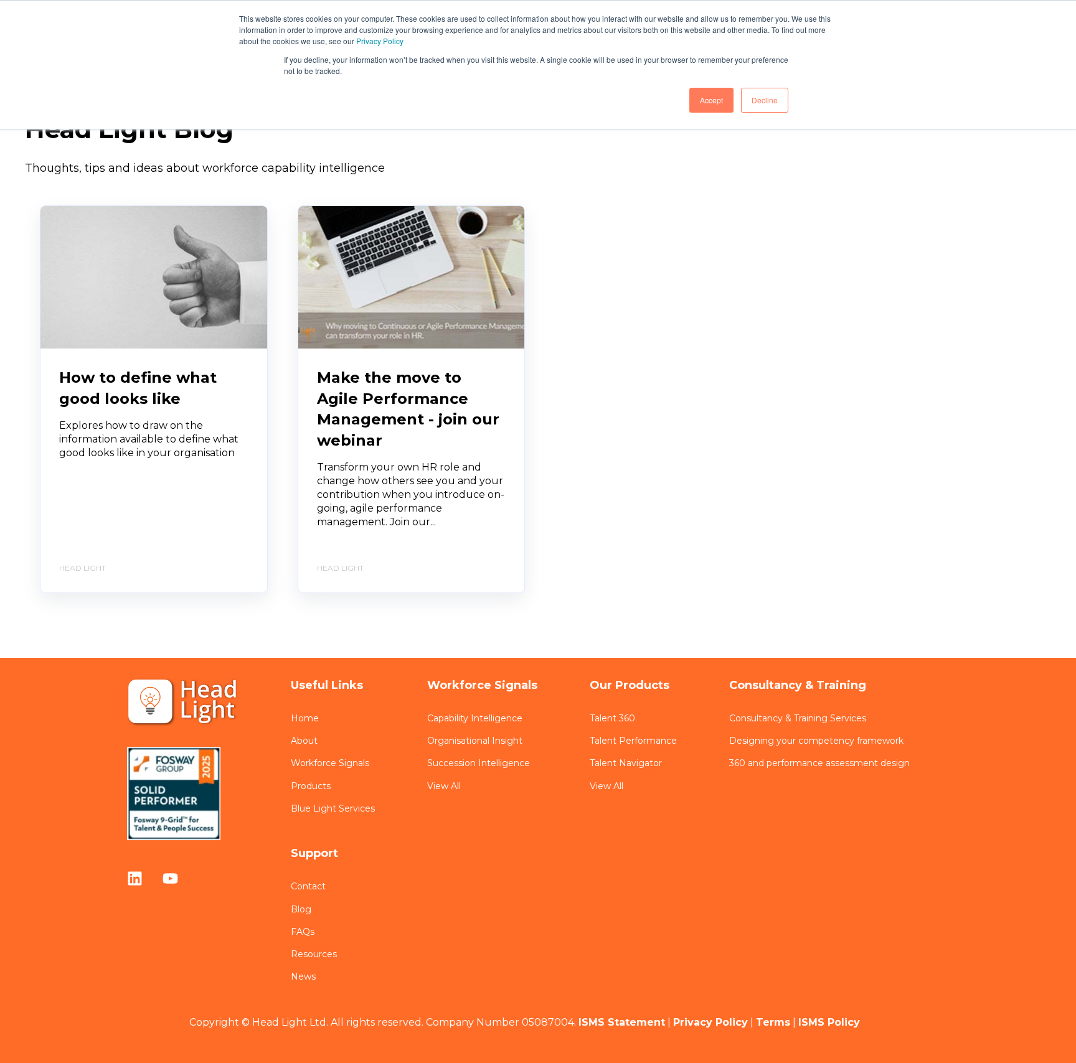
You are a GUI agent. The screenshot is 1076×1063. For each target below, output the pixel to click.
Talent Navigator (626, 763)
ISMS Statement (621, 1022)
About (304, 741)
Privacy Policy (380, 40)
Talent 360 (612, 718)
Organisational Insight (474, 741)
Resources (314, 954)
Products (311, 786)
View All (444, 786)
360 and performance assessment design (819, 763)
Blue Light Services (333, 808)
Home (305, 718)
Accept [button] (711, 100)
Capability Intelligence (474, 718)
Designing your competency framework (816, 741)
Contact (308, 886)
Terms (773, 1022)
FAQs (302, 932)
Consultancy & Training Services (797, 718)
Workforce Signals (330, 763)
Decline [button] (765, 100)
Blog (301, 909)
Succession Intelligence (478, 763)
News (303, 977)
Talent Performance (633, 741)
